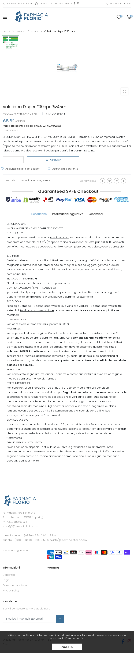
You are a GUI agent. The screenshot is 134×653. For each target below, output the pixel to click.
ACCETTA (67, 647)
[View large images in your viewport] (124, 91)
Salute (46, 180)
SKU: (49, 113)
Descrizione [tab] (39, 214)
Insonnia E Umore (31, 180)
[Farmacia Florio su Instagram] (78, 3)
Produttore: (10, 113)
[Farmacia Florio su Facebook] (74, 3)
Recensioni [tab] (95, 214)
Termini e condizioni (15, 585)
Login (6, 580)
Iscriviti (60, 619)
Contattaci (9, 575)
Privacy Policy (11, 590)
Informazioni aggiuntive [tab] (67, 214)
